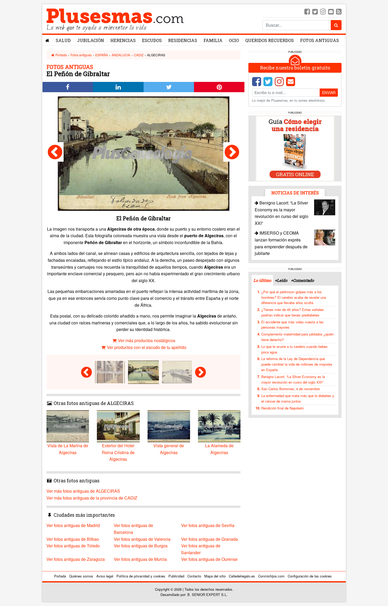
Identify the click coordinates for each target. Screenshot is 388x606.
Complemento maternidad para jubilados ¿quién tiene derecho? (297, 337)
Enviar (328, 92)
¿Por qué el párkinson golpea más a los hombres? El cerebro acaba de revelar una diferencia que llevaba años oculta (293, 297)
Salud (63, 40)
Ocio (234, 40)
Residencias (182, 40)
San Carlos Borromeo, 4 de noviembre (290, 388)
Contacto (194, 576)
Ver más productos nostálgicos (146, 340)
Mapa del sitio (215, 576)
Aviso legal (104, 576)
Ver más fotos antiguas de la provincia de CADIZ (91, 498)
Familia (213, 40)
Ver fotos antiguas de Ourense (209, 559)
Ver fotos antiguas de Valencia (142, 539)
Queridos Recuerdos (269, 40)
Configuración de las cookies (310, 576)
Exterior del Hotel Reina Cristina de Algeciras (118, 452)
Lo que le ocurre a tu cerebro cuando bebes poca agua (294, 349)
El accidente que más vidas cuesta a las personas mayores (292, 324)
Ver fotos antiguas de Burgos (141, 546)
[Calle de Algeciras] (55, 152)
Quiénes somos (81, 576)
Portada (61, 55)
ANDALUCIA (121, 55)
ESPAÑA (101, 55)
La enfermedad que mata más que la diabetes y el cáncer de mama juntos (297, 398)
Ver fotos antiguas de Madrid (73, 525)
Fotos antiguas (319, 40)
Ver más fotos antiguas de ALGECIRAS (83, 491)
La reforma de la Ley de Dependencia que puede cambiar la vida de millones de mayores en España (296, 364)
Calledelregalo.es (242, 576)
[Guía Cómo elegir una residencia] (295, 148)
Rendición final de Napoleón (282, 408)
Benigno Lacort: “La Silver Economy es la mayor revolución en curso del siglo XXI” (293, 379)
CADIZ (138, 55)
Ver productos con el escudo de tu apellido (146, 347)
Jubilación (90, 40)
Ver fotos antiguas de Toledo (73, 546)
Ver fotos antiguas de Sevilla (207, 525)
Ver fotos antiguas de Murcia (140, 559)
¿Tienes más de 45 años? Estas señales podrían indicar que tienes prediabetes (292, 312)
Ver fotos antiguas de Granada (209, 539)
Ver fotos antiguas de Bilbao (72, 539)
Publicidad (176, 576)
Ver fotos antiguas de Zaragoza (75, 559)
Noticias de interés (295, 192)
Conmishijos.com (271, 576)
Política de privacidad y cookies (140, 576)
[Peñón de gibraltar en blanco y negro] (231, 152)
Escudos (152, 40)
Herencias (123, 40)
